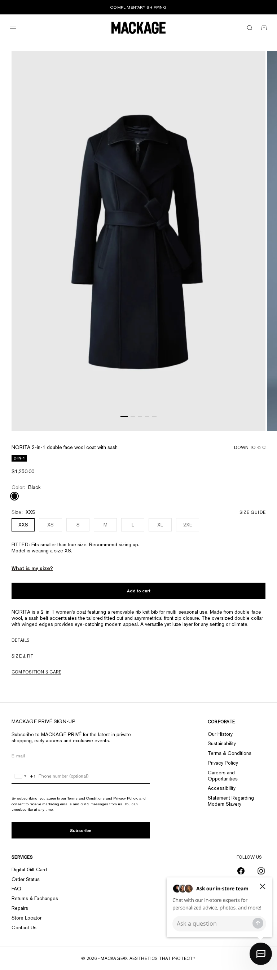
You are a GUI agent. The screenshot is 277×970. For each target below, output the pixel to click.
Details (21, 640)
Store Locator (26, 918)
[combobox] (24, 776)
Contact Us (24, 927)
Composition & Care (36, 672)
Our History (220, 734)
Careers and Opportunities (223, 775)
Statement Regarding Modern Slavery (231, 801)
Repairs (20, 908)
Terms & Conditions (229, 753)
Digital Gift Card (29, 869)
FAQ (16, 888)
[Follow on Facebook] (241, 871)
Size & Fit (22, 656)
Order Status (26, 879)
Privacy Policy (125, 798)
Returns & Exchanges (35, 898)
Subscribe (81, 830)
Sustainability (222, 743)
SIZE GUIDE (252, 512)
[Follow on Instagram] (261, 871)
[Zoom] (251, 417)
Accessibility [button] (222, 788)
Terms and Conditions (86, 798)
